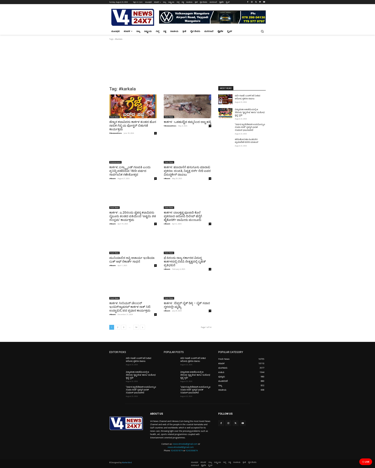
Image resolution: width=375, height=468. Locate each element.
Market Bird (127, 462)
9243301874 (177, 450)
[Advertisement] (187, 64)
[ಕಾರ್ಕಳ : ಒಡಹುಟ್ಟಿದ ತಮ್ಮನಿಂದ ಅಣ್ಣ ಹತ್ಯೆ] (187, 106)
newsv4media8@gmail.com (181, 447)
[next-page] (142, 327)
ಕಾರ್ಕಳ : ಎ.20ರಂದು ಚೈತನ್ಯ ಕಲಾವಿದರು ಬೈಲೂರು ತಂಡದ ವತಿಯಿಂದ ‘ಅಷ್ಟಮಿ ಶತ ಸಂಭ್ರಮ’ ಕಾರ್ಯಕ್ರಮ (132, 216)
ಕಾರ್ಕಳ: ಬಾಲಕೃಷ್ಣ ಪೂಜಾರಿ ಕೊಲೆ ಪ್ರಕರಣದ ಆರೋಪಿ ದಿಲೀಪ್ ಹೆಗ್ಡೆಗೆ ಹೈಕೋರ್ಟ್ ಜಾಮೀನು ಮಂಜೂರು (183, 216)
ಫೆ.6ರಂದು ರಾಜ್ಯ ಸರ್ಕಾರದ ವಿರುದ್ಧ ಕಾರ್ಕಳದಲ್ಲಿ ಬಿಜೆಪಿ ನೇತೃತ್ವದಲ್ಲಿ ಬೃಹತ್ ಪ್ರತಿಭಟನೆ (185, 261)
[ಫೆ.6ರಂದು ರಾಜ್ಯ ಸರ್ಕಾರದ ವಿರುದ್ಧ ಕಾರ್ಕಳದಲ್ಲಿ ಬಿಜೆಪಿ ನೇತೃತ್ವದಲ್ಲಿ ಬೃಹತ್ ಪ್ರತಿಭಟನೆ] (187, 242)
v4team (112, 178)
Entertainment (115, 162)
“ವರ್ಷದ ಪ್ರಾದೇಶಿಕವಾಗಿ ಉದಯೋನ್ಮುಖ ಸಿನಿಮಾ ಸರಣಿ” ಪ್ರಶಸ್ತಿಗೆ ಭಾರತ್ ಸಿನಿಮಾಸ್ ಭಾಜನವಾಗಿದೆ (250, 127)
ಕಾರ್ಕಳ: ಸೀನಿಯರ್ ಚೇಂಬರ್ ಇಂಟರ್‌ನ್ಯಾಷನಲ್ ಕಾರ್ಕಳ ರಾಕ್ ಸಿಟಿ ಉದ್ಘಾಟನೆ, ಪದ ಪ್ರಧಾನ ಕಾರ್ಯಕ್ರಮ (129, 306)
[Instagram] (252, 2)
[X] (256, 2)
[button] (262, 31)
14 (136, 327)
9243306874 (192, 450)
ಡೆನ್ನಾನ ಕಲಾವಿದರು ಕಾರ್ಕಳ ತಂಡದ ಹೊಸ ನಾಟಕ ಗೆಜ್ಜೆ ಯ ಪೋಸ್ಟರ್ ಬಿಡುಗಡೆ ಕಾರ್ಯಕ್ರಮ (132, 125)
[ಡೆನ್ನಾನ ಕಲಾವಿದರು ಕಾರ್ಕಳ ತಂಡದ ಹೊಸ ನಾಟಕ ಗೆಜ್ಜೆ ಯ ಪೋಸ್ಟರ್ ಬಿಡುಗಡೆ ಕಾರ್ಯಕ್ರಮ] (133, 106)
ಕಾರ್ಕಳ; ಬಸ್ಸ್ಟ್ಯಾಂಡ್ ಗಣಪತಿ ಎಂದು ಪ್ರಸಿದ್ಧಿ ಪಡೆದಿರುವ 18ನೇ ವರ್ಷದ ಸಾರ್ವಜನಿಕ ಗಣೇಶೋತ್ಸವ (130, 170)
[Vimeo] (260, 2)
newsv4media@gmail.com (185, 443)
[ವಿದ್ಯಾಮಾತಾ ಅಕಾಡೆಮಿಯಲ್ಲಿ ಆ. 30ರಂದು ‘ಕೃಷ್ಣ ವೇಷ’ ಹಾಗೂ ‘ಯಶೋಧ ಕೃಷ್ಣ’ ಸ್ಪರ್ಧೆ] (225, 113)
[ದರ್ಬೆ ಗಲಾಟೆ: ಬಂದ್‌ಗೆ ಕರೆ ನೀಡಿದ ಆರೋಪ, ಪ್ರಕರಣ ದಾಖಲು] (225, 99)
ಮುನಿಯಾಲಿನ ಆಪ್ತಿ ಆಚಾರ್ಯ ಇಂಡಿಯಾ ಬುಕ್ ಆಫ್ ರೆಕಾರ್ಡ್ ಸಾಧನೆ (132, 259)
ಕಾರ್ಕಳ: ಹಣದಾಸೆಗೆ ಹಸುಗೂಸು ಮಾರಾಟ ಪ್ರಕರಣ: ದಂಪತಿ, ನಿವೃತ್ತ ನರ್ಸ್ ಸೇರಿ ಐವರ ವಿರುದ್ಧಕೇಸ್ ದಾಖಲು (187, 170)
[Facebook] (247, 2)
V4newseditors (115, 133)
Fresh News (114, 117)
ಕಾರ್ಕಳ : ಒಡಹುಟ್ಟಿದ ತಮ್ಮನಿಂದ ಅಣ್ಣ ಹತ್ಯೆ (187, 122)
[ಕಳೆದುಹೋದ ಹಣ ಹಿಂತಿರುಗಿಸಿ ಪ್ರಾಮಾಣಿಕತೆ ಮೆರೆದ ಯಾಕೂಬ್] (225, 143)
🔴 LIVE (365, 462)
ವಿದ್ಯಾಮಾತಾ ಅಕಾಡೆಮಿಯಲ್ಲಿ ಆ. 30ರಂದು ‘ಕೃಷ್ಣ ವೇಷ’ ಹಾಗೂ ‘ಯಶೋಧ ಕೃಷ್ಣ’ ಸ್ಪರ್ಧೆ (250, 112)
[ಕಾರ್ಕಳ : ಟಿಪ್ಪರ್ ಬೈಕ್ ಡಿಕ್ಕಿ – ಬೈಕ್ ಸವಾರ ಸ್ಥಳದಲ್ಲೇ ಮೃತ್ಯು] (187, 287)
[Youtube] (264, 2)
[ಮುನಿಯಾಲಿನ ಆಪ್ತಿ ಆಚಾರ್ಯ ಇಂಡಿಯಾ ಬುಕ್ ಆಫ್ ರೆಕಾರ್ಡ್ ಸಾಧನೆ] (133, 242)
